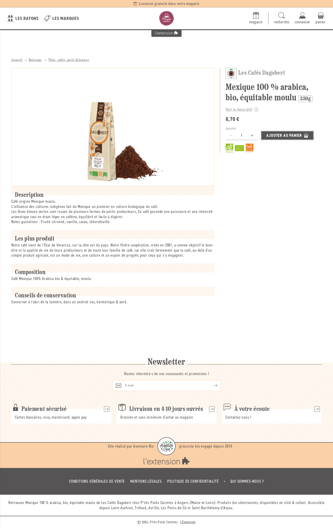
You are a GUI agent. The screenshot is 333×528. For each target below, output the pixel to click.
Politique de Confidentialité (193, 481)
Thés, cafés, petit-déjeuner (68, 60)
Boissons (35, 60)
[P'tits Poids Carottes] (166, 18)
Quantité (231, 128)
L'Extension (188, 522)
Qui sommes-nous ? (247, 481)
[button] (281, 18)
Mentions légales (146, 481)
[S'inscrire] (211, 385)
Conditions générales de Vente (97, 481)
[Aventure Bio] (166, 446)
